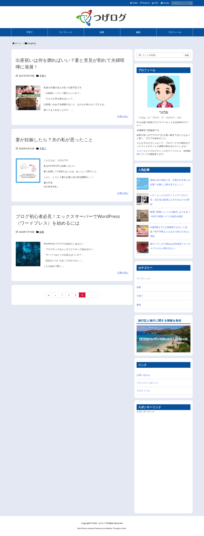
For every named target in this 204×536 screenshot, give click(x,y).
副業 (42, 231)
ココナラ (141, 150)
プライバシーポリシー (148, 382)
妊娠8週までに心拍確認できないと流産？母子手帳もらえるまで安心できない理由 (170, 231)
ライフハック (143, 278)
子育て (43, 75)
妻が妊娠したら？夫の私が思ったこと (54, 139)
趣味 (139, 304)
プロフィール (143, 390)
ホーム (18, 43)
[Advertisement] (160, 461)
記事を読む (122, 116)
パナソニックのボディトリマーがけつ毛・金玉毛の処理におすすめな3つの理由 (169, 200)
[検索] (190, 3)
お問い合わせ (143, 375)
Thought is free (119, 528)
